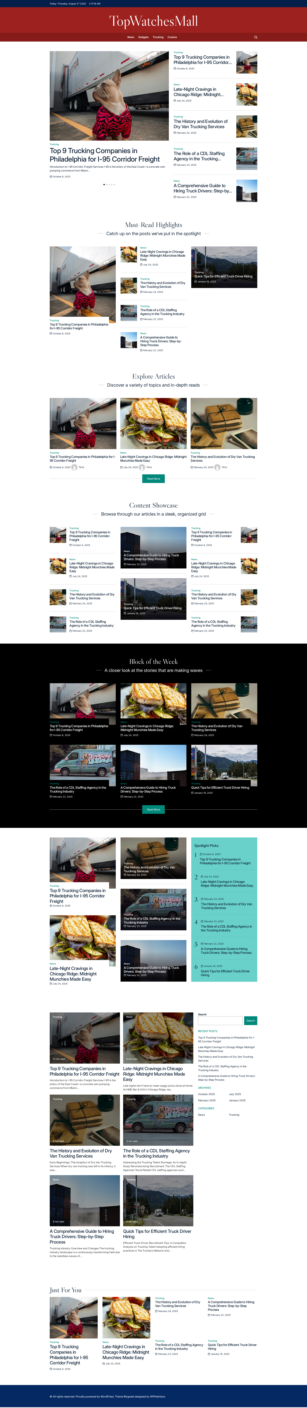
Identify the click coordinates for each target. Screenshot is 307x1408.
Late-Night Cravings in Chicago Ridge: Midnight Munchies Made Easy (197, 94)
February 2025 (207, 1100)
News (130, 37)
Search (202, 1014)
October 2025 (206, 1094)
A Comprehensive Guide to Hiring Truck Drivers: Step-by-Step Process (202, 191)
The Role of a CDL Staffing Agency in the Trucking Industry (199, 159)
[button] (104, 184)
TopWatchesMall (153, 21)
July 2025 (235, 1094)
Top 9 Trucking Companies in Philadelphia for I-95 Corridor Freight (105, 154)
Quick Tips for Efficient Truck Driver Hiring (223, 276)
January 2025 (237, 1100)
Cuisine (172, 37)
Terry (81, 467)
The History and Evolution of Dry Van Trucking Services (201, 124)
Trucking (158, 37)
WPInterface (157, 1396)
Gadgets (143, 37)
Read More (153, 478)
